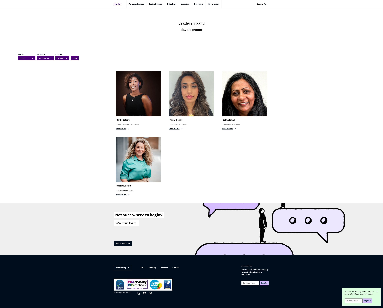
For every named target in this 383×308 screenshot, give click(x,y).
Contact (175, 268)
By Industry (41, 54)
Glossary (152, 268)
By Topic (58, 54)
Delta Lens (171, 4)
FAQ (142, 268)
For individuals (155, 4)
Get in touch (213, 4)
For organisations (136, 4)
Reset (75, 58)
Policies (164, 268)
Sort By (21, 54)
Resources (198, 4)
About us (185, 4)
